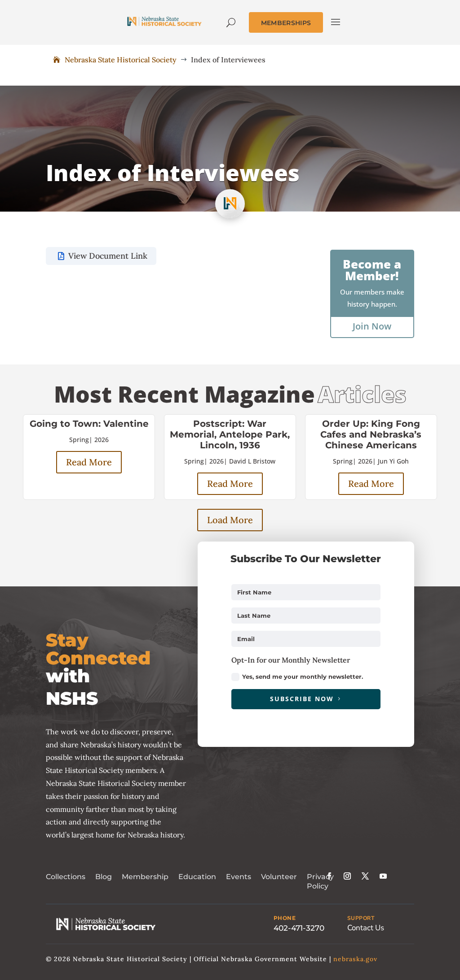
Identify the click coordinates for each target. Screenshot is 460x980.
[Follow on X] (365, 876)
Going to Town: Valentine (89, 423)
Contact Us (365, 928)
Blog (103, 876)
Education (197, 876)
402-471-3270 (299, 928)
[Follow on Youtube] (383, 876)
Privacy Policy (320, 881)
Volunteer (279, 876)
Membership (145, 876)
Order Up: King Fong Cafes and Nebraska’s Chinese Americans (370, 434)
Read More (89, 462)
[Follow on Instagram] (347, 876)
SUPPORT (361, 918)
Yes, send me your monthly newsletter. (302, 676)
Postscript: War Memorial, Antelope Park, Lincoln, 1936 (230, 434)
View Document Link (107, 256)
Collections (65, 876)
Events (238, 876)
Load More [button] (230, 519)
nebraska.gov (355, 959)
